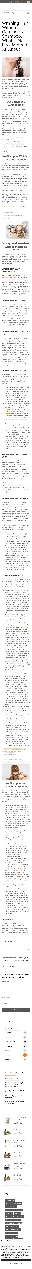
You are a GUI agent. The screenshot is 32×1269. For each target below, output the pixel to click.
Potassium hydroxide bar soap (14, 1210)
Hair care (15, 1055)
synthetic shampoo (11, 1206)
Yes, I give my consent (16, 1260)
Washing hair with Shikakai (13, 1220)
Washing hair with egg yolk (13, 1229)
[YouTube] (11, 942)
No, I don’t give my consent (16, 1263)
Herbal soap (9, 1213)
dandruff (19, 875)
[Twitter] (8, 942)
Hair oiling (15, 1046)
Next (27, 950)
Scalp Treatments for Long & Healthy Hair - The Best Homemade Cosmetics (14, 1084)
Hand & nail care (15, 1041)
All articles (9, 1028)
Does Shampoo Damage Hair (13, 1203)
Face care (15, 1032)
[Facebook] (3, 942)
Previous (21, 950)
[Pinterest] (5, 942)
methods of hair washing (9, 277)
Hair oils (15, 1050)
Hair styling (15, 1059)
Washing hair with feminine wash (15, 1216)
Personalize (16, 1266)
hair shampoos (10, 164)
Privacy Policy (6, 1241)
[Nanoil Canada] (16, 1)
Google (13, 1255)
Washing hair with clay (12, 1236)
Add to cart (18, 1124)
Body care (15, 1037)
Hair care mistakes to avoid (13, 1079)
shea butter (8, 414)
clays (27, 627)
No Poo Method (10, 1200)
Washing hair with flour (12, 1226)
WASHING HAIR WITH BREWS (14, 1223)
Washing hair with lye (11, 1233)
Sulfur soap (17, 1213)
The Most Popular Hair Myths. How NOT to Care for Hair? (14, 1091)
